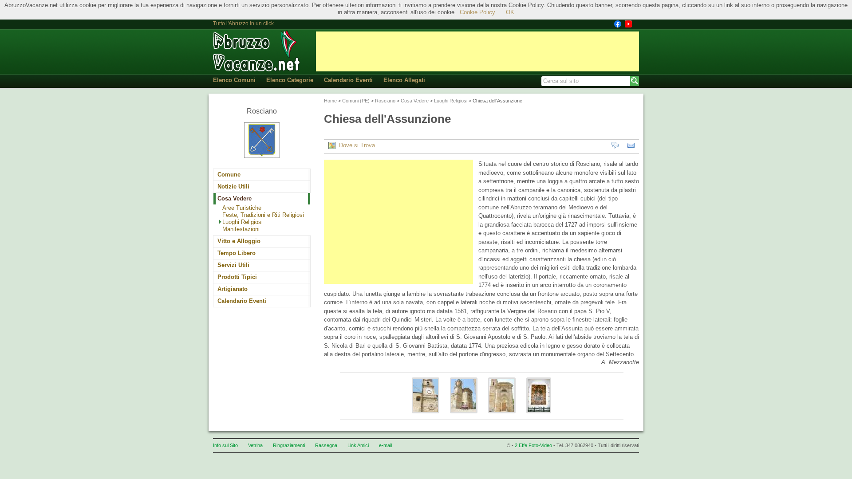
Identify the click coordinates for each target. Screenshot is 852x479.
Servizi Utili (233, 265)
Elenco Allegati (404, 80)
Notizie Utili (233, 186)
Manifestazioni (241, 229)
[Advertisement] (477, 51)
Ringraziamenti (289, 445)
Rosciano (385, 100)
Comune (229, 174)
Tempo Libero (236, 253)
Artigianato (232, 289)
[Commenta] (615, 145)
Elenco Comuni (234, 80)
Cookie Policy (477, 12)
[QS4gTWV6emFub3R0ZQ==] (539, 415)
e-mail (385, 445)
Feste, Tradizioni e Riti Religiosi (263, 215)
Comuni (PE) (356, 100)
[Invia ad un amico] (631, 145)
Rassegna (326, 445)
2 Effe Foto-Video (533, 445)
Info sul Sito (225, 445)
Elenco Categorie (289, 80)
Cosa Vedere (234, 198)
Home (330, 100)
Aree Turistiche (241, 207)
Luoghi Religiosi (242, 222)
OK (510, 12)
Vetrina (255, 445)
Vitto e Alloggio (238, 241)
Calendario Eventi (348, 80)
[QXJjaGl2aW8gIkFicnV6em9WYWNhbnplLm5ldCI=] (425, 415)
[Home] (257, 51)
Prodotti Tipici (237, 277)
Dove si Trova (355, 145)
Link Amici (358, 445)
